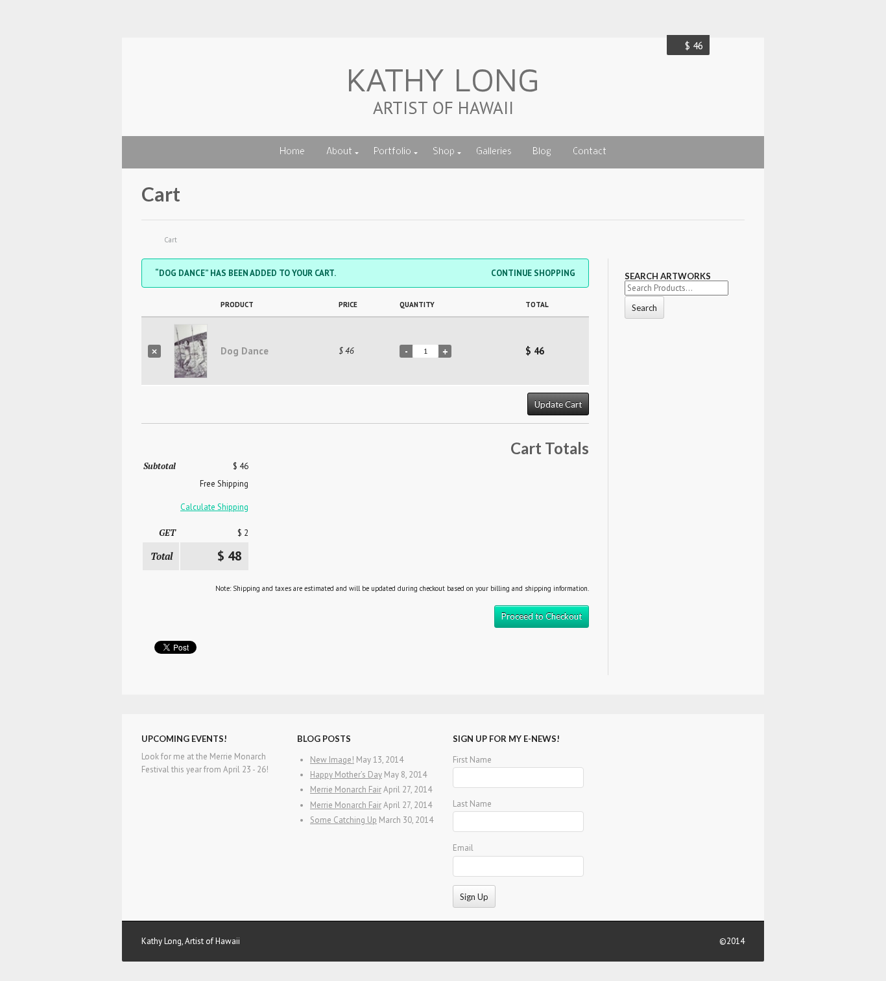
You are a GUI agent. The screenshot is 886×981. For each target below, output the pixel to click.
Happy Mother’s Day (346, 774)
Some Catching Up (343, 819)
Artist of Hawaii (443, 108)
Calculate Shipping (214, 507)
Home (292, 152)
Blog (542, 152)
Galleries (493, 152)
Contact (589, 152)
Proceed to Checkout (541, 616)
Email (463, 847)
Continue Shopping (533, 273)
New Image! (332, 759)
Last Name (472, 803)
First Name (472, 759)
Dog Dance (245, 351)
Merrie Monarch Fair (345, 789)
